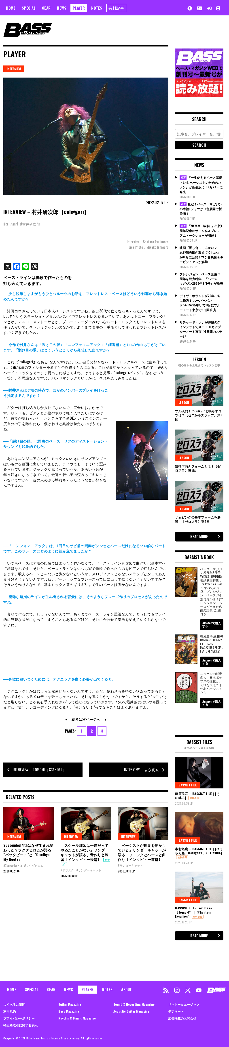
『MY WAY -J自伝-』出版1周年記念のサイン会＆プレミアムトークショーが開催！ (201, 230)
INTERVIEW (14, 68)
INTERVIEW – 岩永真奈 (141, 769)
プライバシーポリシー (19, 1018)
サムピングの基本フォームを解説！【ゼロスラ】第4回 (198, 519)
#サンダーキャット (88, 870)
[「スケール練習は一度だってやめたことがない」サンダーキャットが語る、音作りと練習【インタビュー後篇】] (86, 823)
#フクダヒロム (33, 865)
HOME (10, 8)
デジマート (176, 1011)
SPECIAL (29, 8)
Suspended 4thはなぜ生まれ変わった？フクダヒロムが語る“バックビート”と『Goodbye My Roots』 (28, 852)
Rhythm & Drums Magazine (77, 1018)
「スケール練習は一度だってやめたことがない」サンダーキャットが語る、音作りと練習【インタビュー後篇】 (85, 852)
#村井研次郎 (30, 224)
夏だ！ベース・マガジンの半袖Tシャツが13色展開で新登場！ (201, 209)
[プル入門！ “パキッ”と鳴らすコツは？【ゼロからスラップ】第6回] (199, 390)
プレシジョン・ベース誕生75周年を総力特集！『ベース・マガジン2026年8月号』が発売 (201, 279)
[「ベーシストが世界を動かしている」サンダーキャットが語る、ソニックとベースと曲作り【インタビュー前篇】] (143, 823)
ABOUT (126, 989)
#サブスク (67, 870)
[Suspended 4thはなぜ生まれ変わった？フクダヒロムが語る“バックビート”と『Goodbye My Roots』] (28, 823)
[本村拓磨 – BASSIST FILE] (199, 828)
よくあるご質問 (14, 1004)
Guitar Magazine (69, 1004)
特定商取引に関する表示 (20, 1025)
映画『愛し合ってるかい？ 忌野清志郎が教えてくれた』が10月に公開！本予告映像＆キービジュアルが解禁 (201, 254)
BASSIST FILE (187, 785)
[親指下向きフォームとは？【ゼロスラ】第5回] (199, 445)
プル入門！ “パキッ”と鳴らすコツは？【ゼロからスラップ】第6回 (199, 415)
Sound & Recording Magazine (134, 1004)
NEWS (61, 8)
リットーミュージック (183, 1004)
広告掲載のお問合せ (182, 1018)
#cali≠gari (10, 224)
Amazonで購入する (211, 624)
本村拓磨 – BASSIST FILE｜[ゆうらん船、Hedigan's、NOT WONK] (199, 850)
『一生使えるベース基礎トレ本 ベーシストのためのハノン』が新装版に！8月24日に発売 (201, 184)
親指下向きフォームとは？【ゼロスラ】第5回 (198, 468)
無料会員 (194, 798)
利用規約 (9, 1011)
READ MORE (199, 536)
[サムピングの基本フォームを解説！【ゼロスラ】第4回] (199, 496)
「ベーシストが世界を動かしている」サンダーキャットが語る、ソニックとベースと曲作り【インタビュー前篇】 (142, 852)
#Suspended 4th (12, 865)
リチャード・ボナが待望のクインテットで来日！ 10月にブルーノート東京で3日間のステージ (201, 329)
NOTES (96, 8)
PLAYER (79, 8)
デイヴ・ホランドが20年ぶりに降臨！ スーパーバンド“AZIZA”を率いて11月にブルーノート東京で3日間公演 (200, 302)
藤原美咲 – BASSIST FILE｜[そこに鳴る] (199, 795)
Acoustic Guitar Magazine (131, 1011)
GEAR (46, 8)
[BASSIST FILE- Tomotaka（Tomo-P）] (199, 887)
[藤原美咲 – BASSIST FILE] (199, 772)
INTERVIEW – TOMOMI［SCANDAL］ (39, 769)
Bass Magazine (68, 1011)
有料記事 (116, 8)
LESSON (183, 402)
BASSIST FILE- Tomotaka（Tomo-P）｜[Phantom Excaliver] (193, 912)
